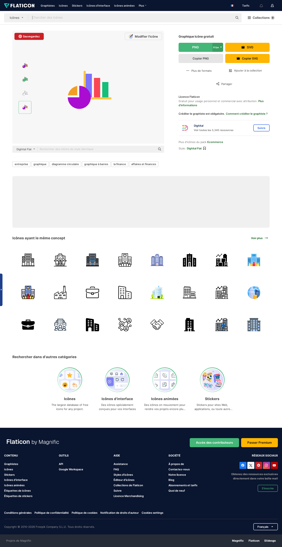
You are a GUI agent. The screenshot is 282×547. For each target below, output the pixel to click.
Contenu (11, 455)
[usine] (60, 292)
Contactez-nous (179, 469)
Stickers (77, 5)
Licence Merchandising (129, 496)
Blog (171, 479)
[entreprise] (28, 260)
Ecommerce (215, 142)
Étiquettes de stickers (18, 496)
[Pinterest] (258, 465)
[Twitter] (250, 465)
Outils (64, 455)
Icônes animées (124, 5)
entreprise (21, 164)
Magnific (238, 540)
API (61, 464)
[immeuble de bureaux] (157, 292)
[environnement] (60, 324)
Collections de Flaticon (128, 485)
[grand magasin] (157, 260)
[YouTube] (274, 465)
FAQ (116, 469)
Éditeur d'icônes (124, 479)
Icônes (63, 5)
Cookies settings (152, 512)
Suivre (118, 490)
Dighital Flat (194, 148)
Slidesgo (270, 540)
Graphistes (48, 5)
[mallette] (92, 292)
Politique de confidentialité (51, 512)
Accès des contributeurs (214, 443)
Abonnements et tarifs (182, 485)
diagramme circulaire (65, 164)
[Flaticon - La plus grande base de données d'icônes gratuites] (19, 5)
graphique (39, 164)
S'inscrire (268, 488)
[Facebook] (242, 465)
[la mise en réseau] (124, 324)
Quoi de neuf (176, 490)
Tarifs (245, 5)
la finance (120, 164)
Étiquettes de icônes (17, 490)
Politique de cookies (84, 512)
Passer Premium (259, 443)
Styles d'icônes (123, 474)
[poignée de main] (157, 324)
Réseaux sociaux (265, 455)
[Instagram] (266, 465)
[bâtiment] (189, 324)
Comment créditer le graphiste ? (247, 113)
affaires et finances (143, 164)
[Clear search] (227, 17)
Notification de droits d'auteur (119, 512)
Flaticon (254, 540)
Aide (117, 455)
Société (174, 455)
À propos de (176, 464)
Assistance (121, 464)
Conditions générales (18, 512)
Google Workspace (71, 469)
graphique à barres (96, 164)
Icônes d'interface (98, 5)
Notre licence (177, 474)
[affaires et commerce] (124, 292)
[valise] (28, 324)
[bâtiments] (254, 292)
